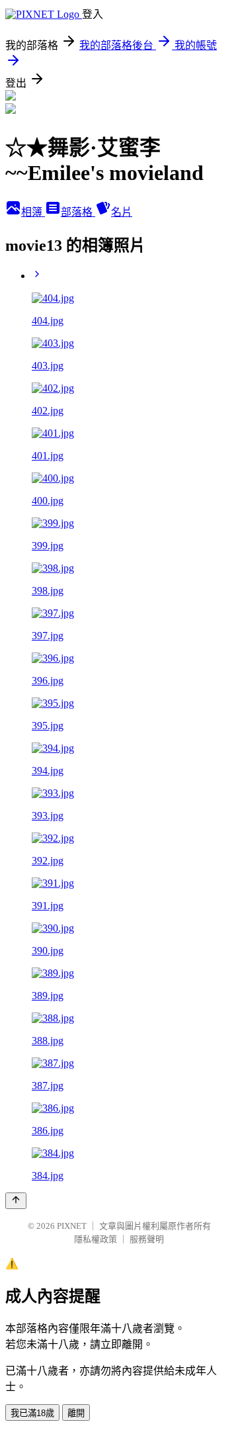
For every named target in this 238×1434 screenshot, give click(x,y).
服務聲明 (147, 1239)
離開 (76, 1413)
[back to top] (15, 1200)
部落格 (78, 212)
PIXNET (72, 1226)
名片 (121, 212)
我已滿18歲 (32, 1413)
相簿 (33, 212)
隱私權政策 (95, 1239)
